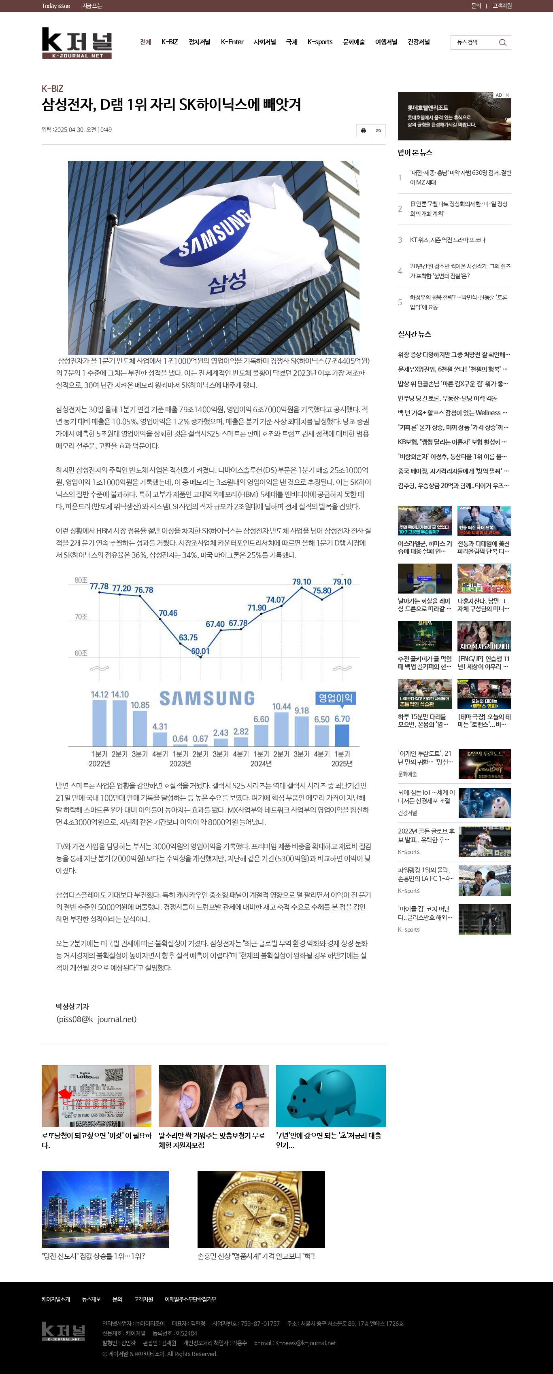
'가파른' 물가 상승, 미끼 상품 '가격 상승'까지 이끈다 (453, 428)
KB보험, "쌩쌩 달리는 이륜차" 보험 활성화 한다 (452, 443)
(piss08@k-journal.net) (96, 1020)
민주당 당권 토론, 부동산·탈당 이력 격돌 (447, 399)
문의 (476, 6)
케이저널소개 (56, 1299)
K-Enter (232, 42)
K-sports (320, 42)
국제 (291, 42)
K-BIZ (170, 42)
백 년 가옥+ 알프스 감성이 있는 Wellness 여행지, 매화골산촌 (453, 413)
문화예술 (354, 42)
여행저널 (386, 42)
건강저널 (419, 42)
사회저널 (265, 42)
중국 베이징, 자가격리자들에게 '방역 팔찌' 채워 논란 (453, 472)
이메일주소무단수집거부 (190, 1299)
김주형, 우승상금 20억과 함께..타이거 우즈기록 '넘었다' (453, 486)
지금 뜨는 (92, 6)
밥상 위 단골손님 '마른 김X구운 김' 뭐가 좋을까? (453, 384)
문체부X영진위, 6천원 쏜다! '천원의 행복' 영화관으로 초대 (453, 370)
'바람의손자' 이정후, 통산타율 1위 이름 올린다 (452, 457)
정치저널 (200, 42)
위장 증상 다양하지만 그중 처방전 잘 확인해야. (451, 355)
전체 (145, 42)
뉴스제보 (91, 1299)
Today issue (56, 6)
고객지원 (502, 6)
